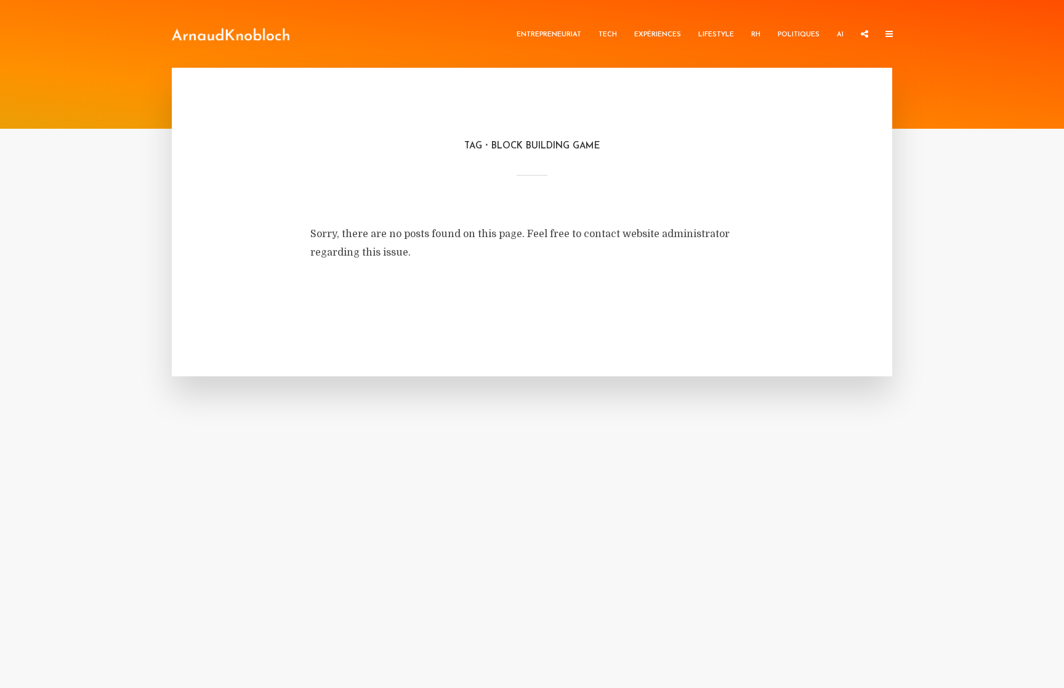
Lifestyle (716, 34)
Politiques (799, 34)
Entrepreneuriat (549, 34)
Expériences (657, 34)
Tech (607, 34)
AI (840, 34)
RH (755, 34)
